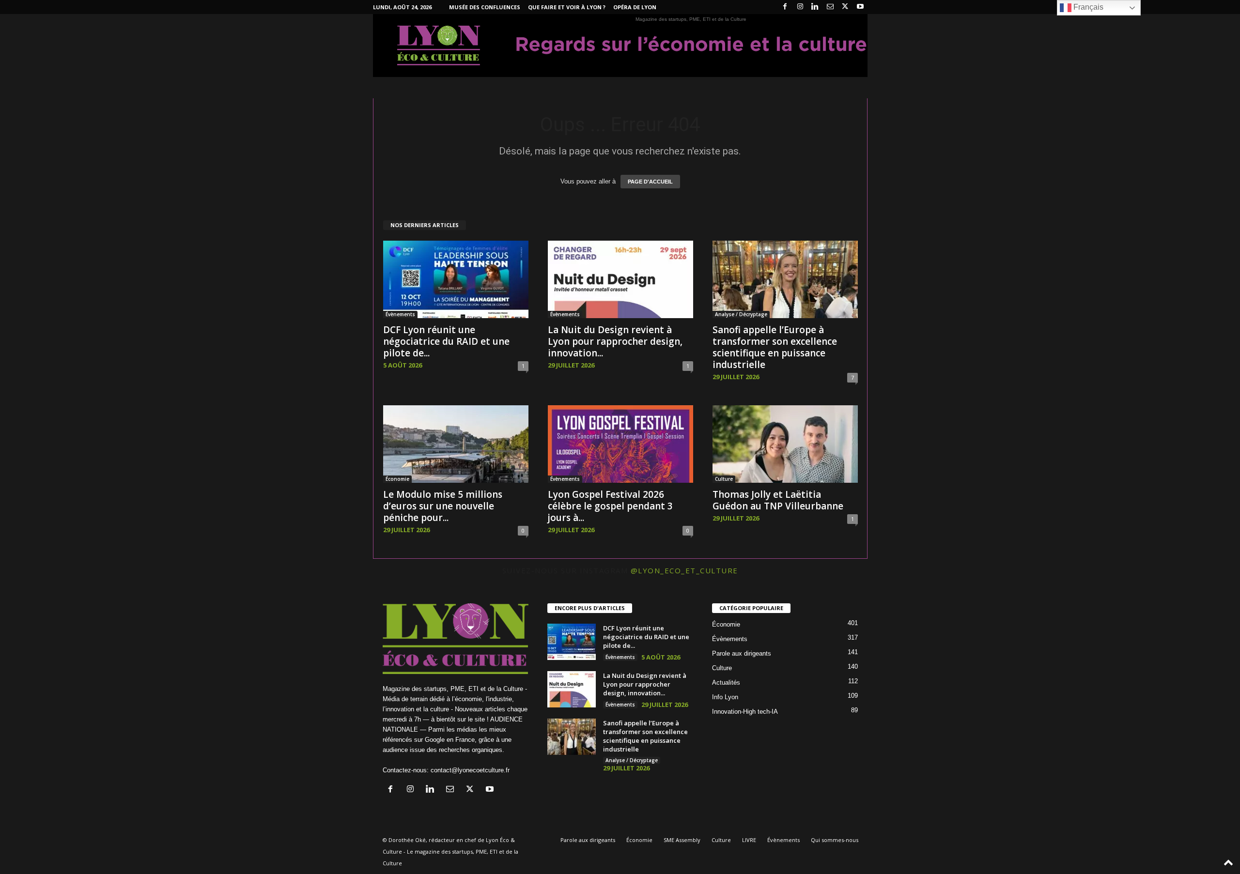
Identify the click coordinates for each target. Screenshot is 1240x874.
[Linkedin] (815, 7)
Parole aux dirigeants (741, 653)
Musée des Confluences (484, 7)
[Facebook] (785, 7)
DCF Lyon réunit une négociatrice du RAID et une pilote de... (446, 341)
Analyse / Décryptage (741, 314)
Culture (724, 478)
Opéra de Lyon (634, 7)
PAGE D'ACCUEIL (650, 181)
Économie (397, 478)
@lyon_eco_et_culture (684, 570)
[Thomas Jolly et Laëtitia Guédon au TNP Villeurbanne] (785, 444)
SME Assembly (682, 839)
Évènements (400, 314)
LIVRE (749, 839)
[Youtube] (860, 7)
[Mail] (830, 7)
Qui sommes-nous (834, 839)
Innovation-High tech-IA (745, 711)
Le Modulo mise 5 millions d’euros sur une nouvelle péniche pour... (442, 506)
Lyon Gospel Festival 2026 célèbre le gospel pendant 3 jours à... (610, 506)
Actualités (726, 682)
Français (1087, 7)
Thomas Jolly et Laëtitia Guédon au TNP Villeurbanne (778, 500)
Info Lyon (725, 697)
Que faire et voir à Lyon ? (566, 7)
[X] (845, 7)
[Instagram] (800, 7)
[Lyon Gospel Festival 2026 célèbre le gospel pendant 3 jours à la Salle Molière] (620, 444)
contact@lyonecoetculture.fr (470, 770)
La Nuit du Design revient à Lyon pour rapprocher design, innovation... (615, 341)
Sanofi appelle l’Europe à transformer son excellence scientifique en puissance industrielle (775, 347)
